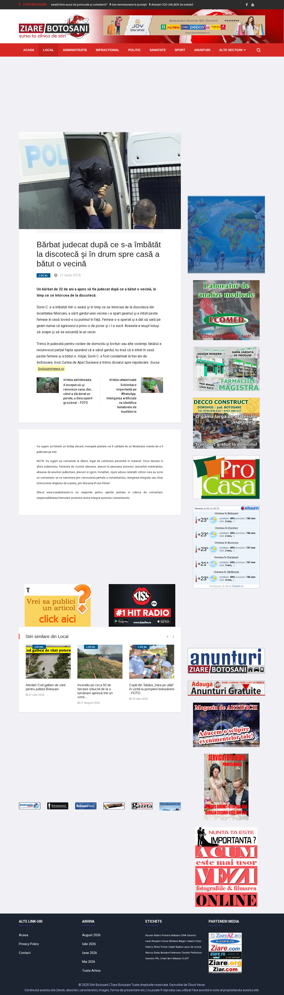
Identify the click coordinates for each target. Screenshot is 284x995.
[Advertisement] (142, 91)
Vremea (199, 508)
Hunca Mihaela (170, 941)
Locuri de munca (192, 946)
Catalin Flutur (194, 941)
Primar (164, 946)
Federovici (175, 952)
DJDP (185, 958)
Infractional (107, 50)
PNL (157, 958)
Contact (25, 953)
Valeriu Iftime (152, 946)
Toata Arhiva (91, 971)
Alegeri (182, 941)
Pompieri (156, 941)
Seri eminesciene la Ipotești (116, 4)
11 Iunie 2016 (70, 275)
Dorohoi (186, 952)
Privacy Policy (29, 944)
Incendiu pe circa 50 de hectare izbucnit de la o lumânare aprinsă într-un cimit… (95, 691)
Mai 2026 (88, 962)
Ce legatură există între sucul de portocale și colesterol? (58, 4)
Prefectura (196, 952)
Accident (165, 952)
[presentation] (167, 637)
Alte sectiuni (231, 50)
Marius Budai (152, 952)
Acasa (28, 50)
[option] (59, 5)
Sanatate (158, 50)
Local (48, 50)
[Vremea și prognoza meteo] (250, 508)
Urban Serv (166, 958)
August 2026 (91, 935)
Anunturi (202, 50)
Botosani (177, 958)
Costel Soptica (175, 946)
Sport (180, 50)
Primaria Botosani (171, 935)
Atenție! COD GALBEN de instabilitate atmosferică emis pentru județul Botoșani (188, 4)
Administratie (75, 50)
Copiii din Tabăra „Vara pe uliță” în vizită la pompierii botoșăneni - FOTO (151, 689)
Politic (134, 50)
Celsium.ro (237, 586)
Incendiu (149, 958)
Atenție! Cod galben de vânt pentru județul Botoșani (45, 687)
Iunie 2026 (89, 953)
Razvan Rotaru (153, 935)
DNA (183, 935)
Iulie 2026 (89, 944)
